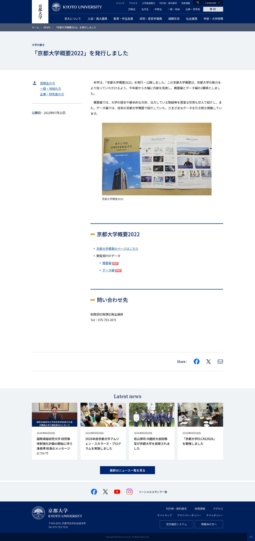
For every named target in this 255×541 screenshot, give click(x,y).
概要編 (106, 263)
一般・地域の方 (50, 88)
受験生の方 (47, 83)
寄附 (213, 9)
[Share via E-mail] (220, 361)
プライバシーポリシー (189, 515)
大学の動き (38, 45)
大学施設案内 (148, 3)
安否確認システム (176, 524)
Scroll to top (251, 537)
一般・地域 (174, 9)
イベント (120, 3)
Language (210, 2)
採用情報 (185, 3)
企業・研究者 (193, 9)
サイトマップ (164, 515)
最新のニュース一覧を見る (127, 470)
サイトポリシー (214, 515)
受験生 (131, 9)
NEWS (47, 27)
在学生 (145, 9)
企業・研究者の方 (52, 94)
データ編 (108, 270)
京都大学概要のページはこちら (117, 248)
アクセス (133, 3)
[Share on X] (208, 361)
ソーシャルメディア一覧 (153, 492)
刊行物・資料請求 (168, 3)
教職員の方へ (209, 524)
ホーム (35, 27)
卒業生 (158, 9)
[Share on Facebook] (197, 362)
